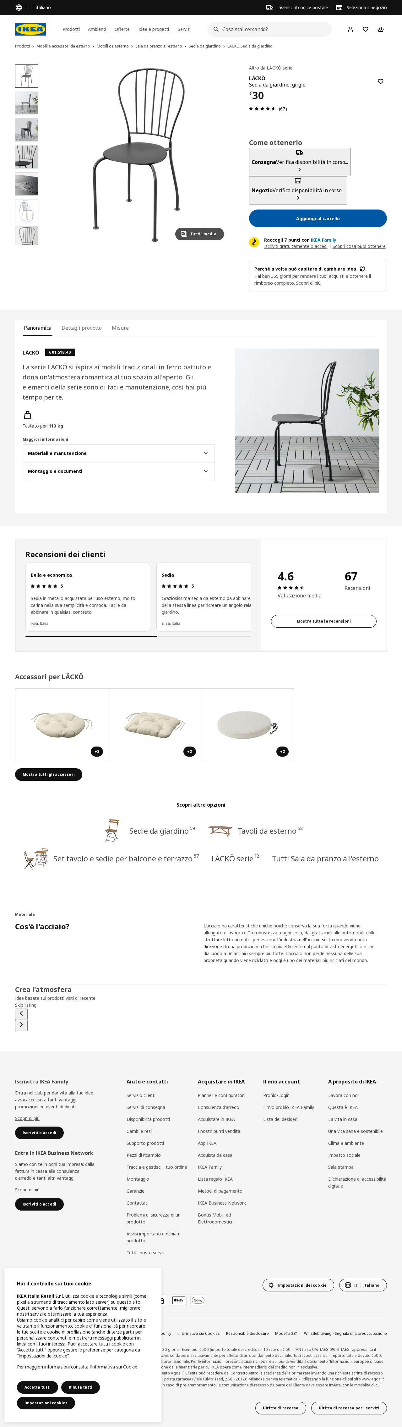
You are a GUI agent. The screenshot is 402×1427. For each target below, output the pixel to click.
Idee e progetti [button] (154, 29)
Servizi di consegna (146, 1107)
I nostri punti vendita (219, 1131)
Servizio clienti (141, 1095)
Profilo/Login (276, 1095)
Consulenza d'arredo (218, 1107)
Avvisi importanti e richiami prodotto (154, 1237)
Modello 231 (286, 1333)
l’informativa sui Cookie (113, 1367)
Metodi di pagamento (220, 1191)
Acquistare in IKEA (216, 1119)
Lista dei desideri (280, 1119)
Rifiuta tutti (80, 1387)
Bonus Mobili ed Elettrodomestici (215, 1218)
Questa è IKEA (343, 1107)
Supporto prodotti (145, 1143)
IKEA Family (210, 1167)
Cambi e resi (139, 1131)
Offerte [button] (122, 29)
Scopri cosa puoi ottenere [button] (359, 246)
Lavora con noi (343, 1095)
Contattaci (138, 1203)
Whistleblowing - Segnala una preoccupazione (345, 1333)
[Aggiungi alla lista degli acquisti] (380, 81)
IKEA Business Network (222, 1203)
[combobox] (267, 29)
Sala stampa (341, 1167)
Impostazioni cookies (46, 1403)
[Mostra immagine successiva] (216, 154)
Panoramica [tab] (38, 327)
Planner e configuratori (221, 1095)
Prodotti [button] (71, 29)
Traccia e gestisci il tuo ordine (157, 1167)
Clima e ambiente (346, 1143)
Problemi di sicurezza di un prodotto (154, 1218)
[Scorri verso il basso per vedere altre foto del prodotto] (27, 245)
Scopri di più (27, 1118)
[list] (138, 597)
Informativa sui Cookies (198, 1333)
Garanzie (135, 1191)
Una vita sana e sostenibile (355, 1131)
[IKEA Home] (30, 29)
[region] (138, 154)
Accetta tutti (37, 1387)
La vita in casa (342, 1119)
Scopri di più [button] (308, 283)
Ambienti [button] (97, 29)
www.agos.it (373, 1379)
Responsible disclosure (247, 1333)
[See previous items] (21, 1014)
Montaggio (138, 1179)
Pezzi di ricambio (144, 1155)
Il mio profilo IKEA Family (288, 1107)
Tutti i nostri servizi (146, 1253)
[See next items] (21, 1025)
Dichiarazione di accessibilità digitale (357, 1182)
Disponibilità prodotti (148, 1119)
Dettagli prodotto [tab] (82, 327)
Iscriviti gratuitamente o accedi (296, 246)
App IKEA (207, 1143)
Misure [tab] (120, 327)
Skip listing (25, 1005)
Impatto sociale (344, 1155)
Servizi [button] (184, 29)
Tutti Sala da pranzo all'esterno (325, 858)
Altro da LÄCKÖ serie (270, 68)
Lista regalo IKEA (215, 1179)
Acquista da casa (215, 1155)
